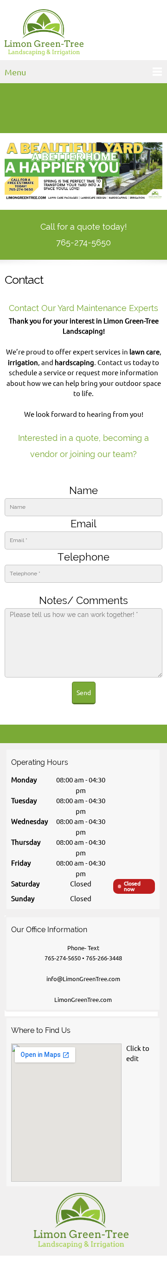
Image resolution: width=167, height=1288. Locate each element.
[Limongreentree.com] (44, 32)
